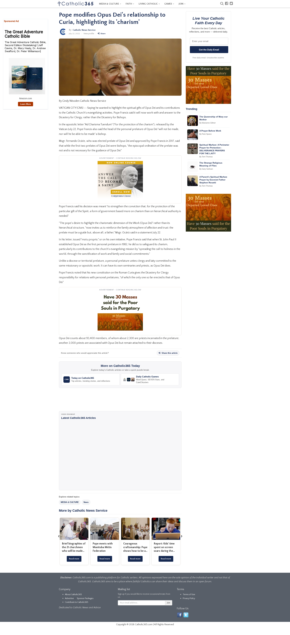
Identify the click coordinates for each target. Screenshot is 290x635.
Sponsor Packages (85, 598)
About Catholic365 (73, 594)
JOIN (181, 3)
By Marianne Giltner (207, 123)
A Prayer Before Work (210, 131)
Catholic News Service (84, 30)
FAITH (129, 3)
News (86, 502)
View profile (89, 33)
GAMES (168, 3)
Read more (74, 559)
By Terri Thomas (206, 157)
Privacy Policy (189, 598)
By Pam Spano (205, 134)
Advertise (69, 598)
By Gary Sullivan (206, 169)
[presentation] (59, 536)
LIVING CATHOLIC (148, 3)
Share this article (169, 353)
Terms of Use (189, 594)
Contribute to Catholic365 (76, 602)
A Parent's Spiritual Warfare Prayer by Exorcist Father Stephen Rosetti (213, 180)
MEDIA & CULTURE (109, 3)
